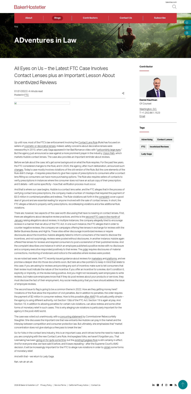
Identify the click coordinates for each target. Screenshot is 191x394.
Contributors (90, 18)
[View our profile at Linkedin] (153, 385)
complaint (104, 197)
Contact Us (126, 18)
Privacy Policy (46, 385)
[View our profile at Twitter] (158, 385)
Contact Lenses (164, 140)
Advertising (147, 140)
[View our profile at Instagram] (166, 385)
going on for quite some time (51, 340)
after (89, 297)
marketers (97, 259)
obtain (107, 347)
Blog (16, 27)
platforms (112, 259)
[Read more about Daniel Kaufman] (158, 86)
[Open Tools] (186, 33)
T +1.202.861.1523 (150, 113)
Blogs (57, 18)
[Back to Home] (30, 7)
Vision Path (109, 153)
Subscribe (160, 18)
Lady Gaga (146, 154)
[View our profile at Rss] (176, 385)
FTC (26, 95)
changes (18, 170)
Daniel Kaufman (148, 100)
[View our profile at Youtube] (171, 385)
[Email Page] (186, 27)
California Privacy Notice (78, 385)
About (28, 18)
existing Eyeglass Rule (86, 340)
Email (142, 116)
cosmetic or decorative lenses (40, 146)
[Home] (186, 22)
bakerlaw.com (171, 2)
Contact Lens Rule (87, 142)
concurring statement (71, 317)
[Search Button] (174, 7)
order (85, 249)
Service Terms (60, 385)
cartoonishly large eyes (109, 150)
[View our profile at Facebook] (162, 385)
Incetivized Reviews (159, 147)
